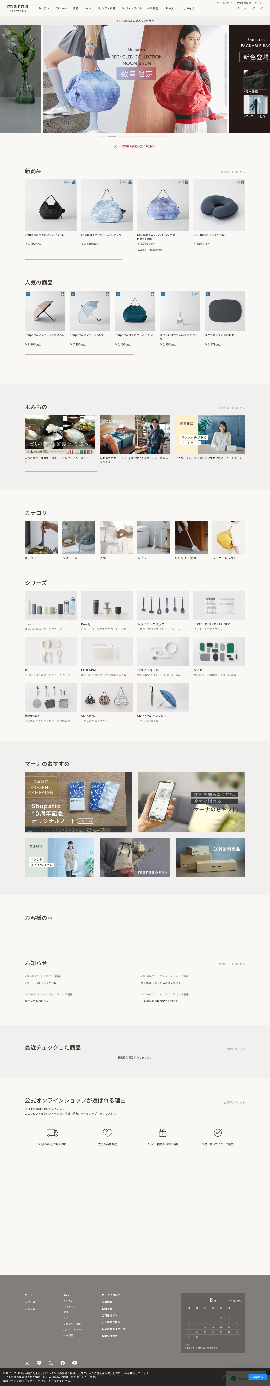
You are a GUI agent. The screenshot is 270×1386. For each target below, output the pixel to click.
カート (261, 8)
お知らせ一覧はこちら (231, 974)
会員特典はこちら (234, 1112)
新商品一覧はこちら (233, 172)
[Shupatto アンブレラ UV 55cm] (45, 315)
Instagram (27, 1363)
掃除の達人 (32, 726)
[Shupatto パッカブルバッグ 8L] (51, 205)
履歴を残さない (235, 1059)
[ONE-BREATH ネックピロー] (219, 205)
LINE (39, 1363)
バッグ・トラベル (131, 8)
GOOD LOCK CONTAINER (211, 634)
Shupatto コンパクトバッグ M (134, 339)
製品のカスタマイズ (114, 1329)
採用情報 (107, 1302)
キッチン (43, 8)
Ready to (88, 634)
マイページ (245, 8)
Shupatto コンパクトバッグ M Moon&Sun (156, 236)
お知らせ (107, 1308)
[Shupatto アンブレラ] (90, 315)
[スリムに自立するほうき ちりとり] (180, 315)
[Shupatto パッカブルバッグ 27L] (107, 205)
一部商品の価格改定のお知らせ (137, 146)
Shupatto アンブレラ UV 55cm (44, 339)
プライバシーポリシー (35, 1381)
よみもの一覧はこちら (231, 418)
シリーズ (168, 8)
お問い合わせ (110, 1336)
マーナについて (224, 2)
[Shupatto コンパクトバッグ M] (135, 315)
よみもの (189, 8)
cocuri (29, 634)
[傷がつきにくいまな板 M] (225, 315)
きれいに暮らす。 (149, 680)
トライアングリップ (150, 634)
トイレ (87, 8)
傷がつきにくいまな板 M (219, 339)
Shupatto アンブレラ (152, 726)
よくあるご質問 (111, 1322)
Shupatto (88, 726)
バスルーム (61, 8)
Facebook (62, 1363)
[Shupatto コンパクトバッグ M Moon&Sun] (163, 205)
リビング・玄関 (105, 8)
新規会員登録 (244, 2)
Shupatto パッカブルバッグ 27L (101, 235)
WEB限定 (152, 8)
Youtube (74, 1363)
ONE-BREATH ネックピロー (210, 235)
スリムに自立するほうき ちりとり (179, 340)
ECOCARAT (89, 680)
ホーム (29, 1295)
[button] (103, 136)
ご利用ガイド (110, 1315)
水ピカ (198, 680)
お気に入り (253, 8)
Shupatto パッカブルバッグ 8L (44, 235)
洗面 (75, 8)
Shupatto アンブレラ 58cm (87, 339)
